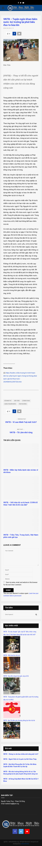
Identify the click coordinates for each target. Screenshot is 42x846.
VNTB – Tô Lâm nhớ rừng (21, 432)
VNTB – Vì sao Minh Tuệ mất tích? (21, 422)
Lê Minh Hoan (26, 400)
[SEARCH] (36, 614)
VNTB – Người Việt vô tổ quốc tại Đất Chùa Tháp (19, 759)
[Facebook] (15, 831)
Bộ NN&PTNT (7, 400)
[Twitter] (21, 831)
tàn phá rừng (23, 404)
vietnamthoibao (25, 844)
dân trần (16, 400)
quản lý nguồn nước (10, 404)
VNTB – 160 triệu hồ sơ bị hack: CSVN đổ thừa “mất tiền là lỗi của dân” (20, 503)
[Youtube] (27, 831)
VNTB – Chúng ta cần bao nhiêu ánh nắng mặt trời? (20, 754)
